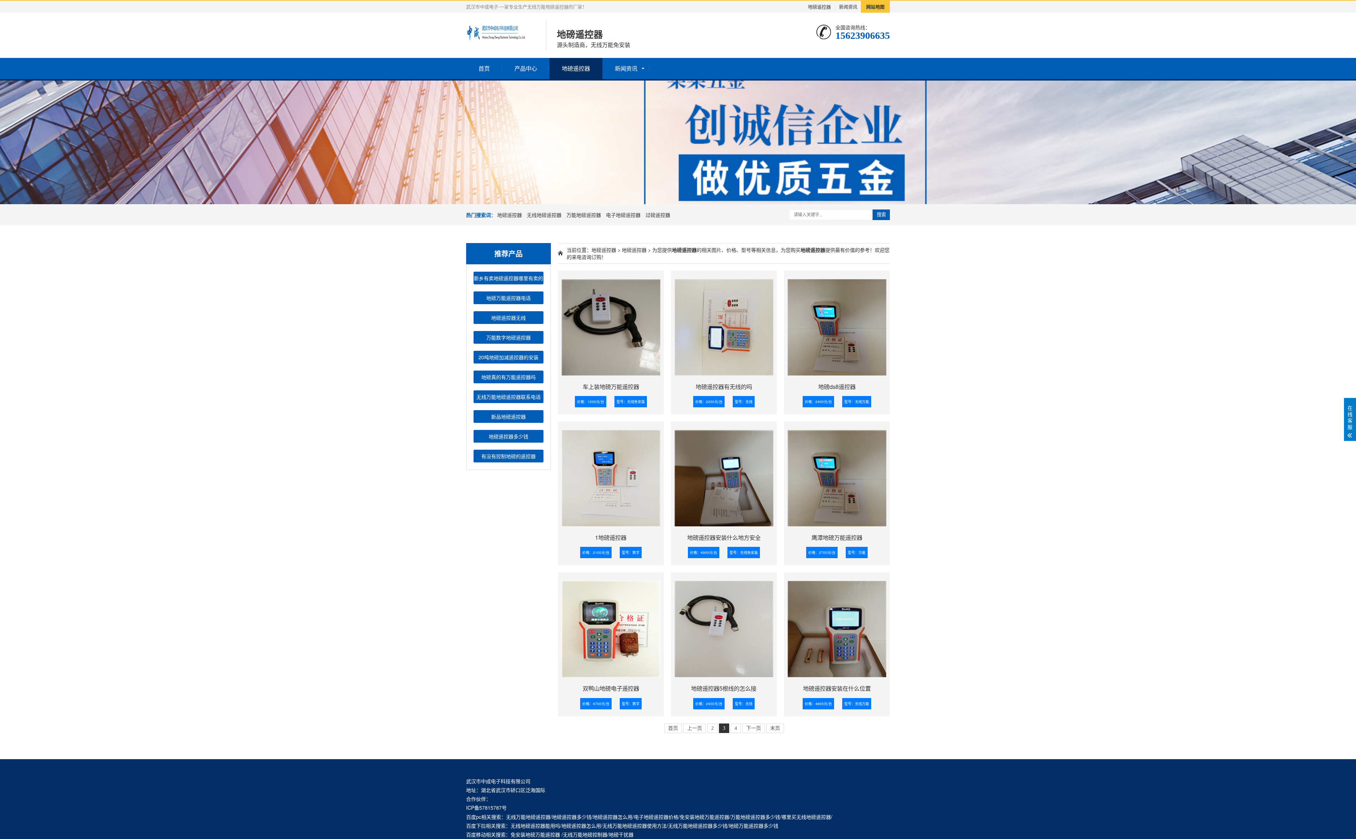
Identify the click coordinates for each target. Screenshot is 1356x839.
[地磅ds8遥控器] (836, 325)
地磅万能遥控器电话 (508, 297)
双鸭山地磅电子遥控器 (611, 688)
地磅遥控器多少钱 (508, 436)
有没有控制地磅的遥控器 (508, 456)
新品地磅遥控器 (508, 416)
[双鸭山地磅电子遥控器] (610, 626)
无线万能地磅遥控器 (528, 816)
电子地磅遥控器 (623, 214)
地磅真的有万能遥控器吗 (508, 376)
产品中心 (526, 68)
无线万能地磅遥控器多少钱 (697, 825)
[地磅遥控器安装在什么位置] (836, 626)
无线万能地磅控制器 (585, 834)
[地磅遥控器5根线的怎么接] (723, 626)
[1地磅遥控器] (610, 475)
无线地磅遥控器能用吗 (535, 825)
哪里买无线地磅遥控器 (806, 816)
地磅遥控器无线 (508, 317)
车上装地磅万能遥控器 (611, 386)
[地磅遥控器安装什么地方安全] (723, 475)
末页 (775, 728)
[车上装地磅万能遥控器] (610, 325)
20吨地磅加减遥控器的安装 (508, 357)
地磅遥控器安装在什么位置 (837, 688)
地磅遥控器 (819, 6)
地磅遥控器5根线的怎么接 (723, 688)
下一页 (753, 728)
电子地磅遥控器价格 (656, 816)
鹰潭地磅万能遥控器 (836, 537)
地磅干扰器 (621, 834)
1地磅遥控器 (610, 537)
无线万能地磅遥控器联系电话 (508, 396)
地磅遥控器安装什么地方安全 (724, 537)
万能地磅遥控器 (583, 214)
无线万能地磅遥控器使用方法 (634, 825)
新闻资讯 (848, 6)
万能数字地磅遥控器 (508, 337)
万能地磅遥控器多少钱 (755, 816)
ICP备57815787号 (486, 807)
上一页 (694, 728)
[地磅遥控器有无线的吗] (723, 325)
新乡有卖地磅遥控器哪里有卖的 (508, 278)
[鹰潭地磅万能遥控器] (836, 475)
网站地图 (875, 6)
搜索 (881, 214)
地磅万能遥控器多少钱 (753, 825)
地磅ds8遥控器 (837, 386)
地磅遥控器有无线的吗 (724, 386)
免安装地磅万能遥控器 (704, 816)
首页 (484, 68)
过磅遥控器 (658, 214)
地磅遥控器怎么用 (612, 816)
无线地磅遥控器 (544, 214)
